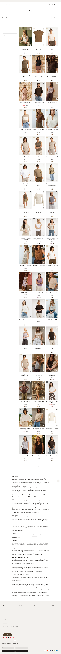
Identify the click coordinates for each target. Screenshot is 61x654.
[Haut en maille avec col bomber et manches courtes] (37, 134)
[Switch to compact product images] (6, 17)
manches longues (26, 520)
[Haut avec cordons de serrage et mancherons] (24, 80)
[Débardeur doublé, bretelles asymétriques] (51, 216)
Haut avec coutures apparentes (38, 319)
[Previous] (20, 37)
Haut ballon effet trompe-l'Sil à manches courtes (52, 320)
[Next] (30, 37)
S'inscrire (7, 634)
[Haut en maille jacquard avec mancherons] (37, 53)
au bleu (45, 560)
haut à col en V (34, 536)
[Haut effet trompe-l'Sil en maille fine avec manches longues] (24, 379)
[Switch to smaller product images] (4, 17)
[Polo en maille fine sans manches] (51, 53)
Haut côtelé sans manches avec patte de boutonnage (51, 184)
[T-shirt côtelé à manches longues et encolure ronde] (24, 243)
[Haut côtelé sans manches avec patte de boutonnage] (51, 189)
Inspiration (4, 619)
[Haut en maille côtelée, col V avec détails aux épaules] (50, 243)
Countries (3, 645)
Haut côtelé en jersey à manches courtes (25, 184)
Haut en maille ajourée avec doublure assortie (38, 375)
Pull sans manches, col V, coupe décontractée (38, 429)
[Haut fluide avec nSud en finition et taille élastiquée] (51, 406)
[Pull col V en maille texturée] (51, 107)
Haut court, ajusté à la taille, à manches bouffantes (25, 49)
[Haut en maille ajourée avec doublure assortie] (37, 379)
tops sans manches (30, 526)
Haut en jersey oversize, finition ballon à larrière (38, 103)
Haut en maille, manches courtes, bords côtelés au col (52, 293)
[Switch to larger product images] (2, 17)
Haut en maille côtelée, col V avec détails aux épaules (52, 239)
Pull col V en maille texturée (52, 102)
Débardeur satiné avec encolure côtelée (25, 348)
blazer (16, 502)
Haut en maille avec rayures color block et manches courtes (25, 130)
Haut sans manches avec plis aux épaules (38, 157)
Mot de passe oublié (54, 611)
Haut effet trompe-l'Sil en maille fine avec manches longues (25, 375)
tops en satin (37, 543)
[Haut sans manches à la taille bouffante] (24, 107)
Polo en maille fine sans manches (52, 265)
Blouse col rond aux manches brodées (25, 429)
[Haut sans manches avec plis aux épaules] (37, 161)
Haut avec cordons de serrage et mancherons (25, 76)
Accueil (4, 7)
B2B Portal (53, 613)
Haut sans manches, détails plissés (39, 265)
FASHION (22, 4)
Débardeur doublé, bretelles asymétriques (52, 212)
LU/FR (46, 4)
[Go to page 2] (42, 466)
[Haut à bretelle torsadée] (24, 297)
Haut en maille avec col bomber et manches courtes (39, 130)
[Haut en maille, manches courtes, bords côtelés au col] (51, 297)
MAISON (26, 4)
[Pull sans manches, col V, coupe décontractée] (37, 433)
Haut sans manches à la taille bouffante (25, 103)
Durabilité (4, 611)
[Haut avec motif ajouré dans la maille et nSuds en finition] (51, 80)
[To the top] (58, 481)
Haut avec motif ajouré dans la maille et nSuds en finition (52, 76)
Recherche (5, 617)
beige (27, 560)
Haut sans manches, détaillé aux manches (51, 348)
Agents (20, 615)
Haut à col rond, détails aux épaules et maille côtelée (38, 456)
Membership (21, 611)
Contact (20, 613)
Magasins (4, 613)
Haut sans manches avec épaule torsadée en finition (38, 76)
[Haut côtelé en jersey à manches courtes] (24, 189)
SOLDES (41, 4)
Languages (17, 645)
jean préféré (25, 486)
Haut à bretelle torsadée (25, 292)
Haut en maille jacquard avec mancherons (39, 49)
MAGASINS (31, 4)
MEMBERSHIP (36, 4)
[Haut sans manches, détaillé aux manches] (51, 352)
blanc (39, 560)
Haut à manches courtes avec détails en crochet (38, 348)
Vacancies (4, 615)
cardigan (20, 502)
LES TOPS (8, 7)
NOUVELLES (17, 4)
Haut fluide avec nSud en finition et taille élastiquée (52, 402)
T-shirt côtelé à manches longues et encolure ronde (25, 239)
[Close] (27, 640)
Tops (11, 7)
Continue (15, 651)
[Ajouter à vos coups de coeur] (30, 29)
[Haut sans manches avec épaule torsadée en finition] (37, 80)
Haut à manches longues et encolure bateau (38, 212)
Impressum (21, 617)
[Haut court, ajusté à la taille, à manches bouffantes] (24, 53)
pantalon (34, 503)
